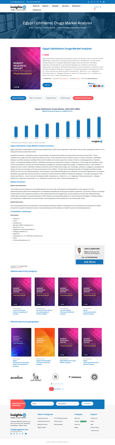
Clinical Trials (58, 421)
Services (65, 6)
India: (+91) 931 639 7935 (33, 2)
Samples (55, 6)
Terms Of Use (95, 430)
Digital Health (42, 427)
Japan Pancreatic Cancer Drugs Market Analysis (20, 312)
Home (31, 28)
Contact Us (37, 10)
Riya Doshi (18, 267)
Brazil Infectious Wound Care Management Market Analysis (44, 312)
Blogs (76, 427)
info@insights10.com (18, 2)
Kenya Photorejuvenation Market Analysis (89, 312)
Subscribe (87, 403)
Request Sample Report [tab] (83, 98)
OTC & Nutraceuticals (60, 418)
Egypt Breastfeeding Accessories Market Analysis (43, 362)
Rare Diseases (58, 424)
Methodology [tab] (65, 98)
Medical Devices (42, 424)
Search (96, 7)
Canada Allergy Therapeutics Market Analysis (67, 312)
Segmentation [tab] (51, 98)
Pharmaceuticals (49, 28)
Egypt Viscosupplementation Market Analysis (91, 362)
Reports (45, 6)
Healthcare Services (44, 421)
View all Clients (56, 389)
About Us (36, 6)
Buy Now (47, 85)
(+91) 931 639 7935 (16, 431)
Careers (80, 421)
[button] (51, 383)
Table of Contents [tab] (35, 98)
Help (92, 424)
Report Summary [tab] (18, 98)
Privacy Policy (95, 427)
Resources (76, 6)
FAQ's (92, 421)
